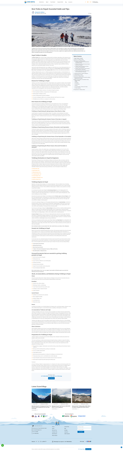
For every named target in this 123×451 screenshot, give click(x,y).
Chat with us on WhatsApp (56, 376)
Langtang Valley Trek (37, 173)
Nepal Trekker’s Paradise (78, 58)
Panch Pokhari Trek (36, 175)
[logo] (41, 425)
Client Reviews (54, 433)
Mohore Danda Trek (37, 179)
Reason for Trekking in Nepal (78, 59)
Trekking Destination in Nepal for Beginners (81, 73)
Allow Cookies (88, 449)
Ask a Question (51, 378)
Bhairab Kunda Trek (37, 172)
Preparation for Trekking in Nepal (79, 89)
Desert (76, 85)
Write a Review (54, 435)
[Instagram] (40, 441)
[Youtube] (44, 441)
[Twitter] (38, 441)
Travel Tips (38, 5)
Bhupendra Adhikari (39, 12)
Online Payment (67, 433)
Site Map (65, 430)
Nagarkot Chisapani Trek (38, 177)
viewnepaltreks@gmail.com (37, 429)
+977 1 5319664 (35, 431)
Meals (76, 81)
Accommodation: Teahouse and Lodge (81, 86)
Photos (53, 426)
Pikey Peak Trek (36, 168)
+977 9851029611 (95, 2)
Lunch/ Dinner (77, 84)
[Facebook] (36, 441)
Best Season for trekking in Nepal (79, 60)
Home (32, 5)
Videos (53, 428)
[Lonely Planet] (81, 416)
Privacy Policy (82, 449)
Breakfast (76, 82)
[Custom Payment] (88, 441)
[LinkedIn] (42, 441)
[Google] (73, 416)
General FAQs (66, 426)
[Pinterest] (45, 441)
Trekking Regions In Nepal (78, 74)
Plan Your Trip (54, 430)
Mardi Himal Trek (36, 170)
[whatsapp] (2, 445)
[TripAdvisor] (65, 416)
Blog (35, 5)
